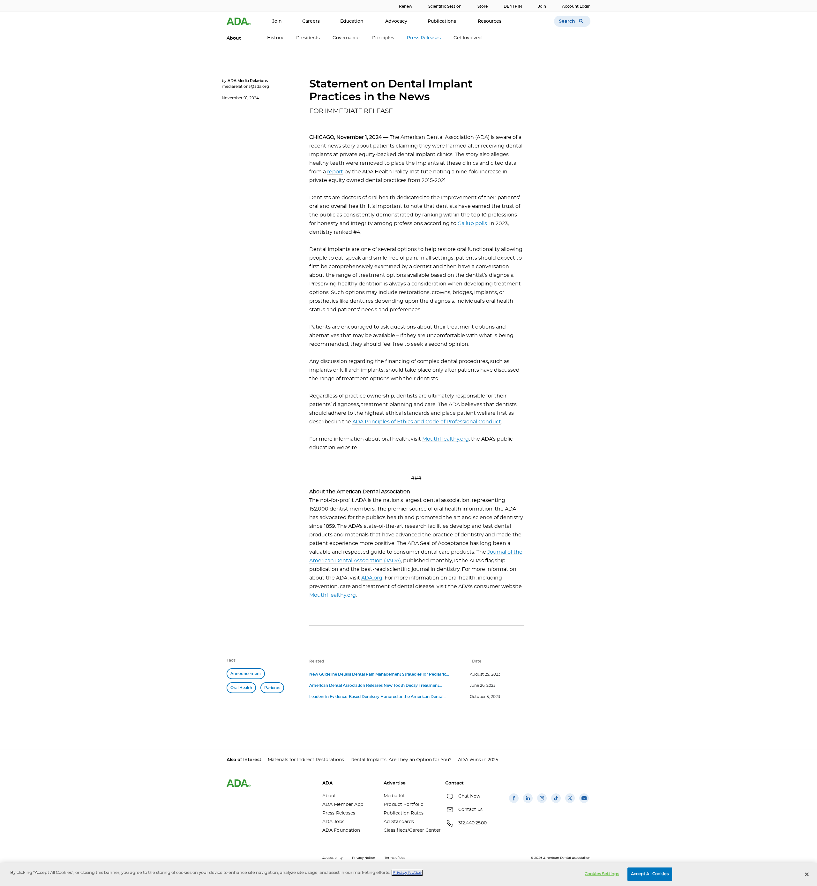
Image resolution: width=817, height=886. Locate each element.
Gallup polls (472, 223)
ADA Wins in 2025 (478, 760)
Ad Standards (399, 822)
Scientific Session (444, 6)
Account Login (576, 6)
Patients (272, 688)
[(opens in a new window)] (513, 803)
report (335, 171)
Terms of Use (395, 857)
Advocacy (396, 21)
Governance (346, 38)
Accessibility (332, 857)
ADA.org (371, 577)
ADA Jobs (333, 822)
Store (482, 6)
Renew (405, 6)
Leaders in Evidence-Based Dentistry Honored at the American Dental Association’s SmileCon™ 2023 (376, 697)
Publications (442, 21)
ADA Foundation (341, 830)
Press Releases (424, 38)
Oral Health (241, 688)
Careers (311, 21)
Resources (490, 21)
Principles (383, 38)
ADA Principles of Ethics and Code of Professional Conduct (426, 421)
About (329, 796)
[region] (408, 874)
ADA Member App (342, 804)
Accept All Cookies (650, 874)
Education (352, 21)
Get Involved (467, 38)
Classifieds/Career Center (409, 830)
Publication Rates (403, 813)
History (275, 38)
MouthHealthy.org (445, 439)
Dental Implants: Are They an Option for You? (401, 760)
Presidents (308, 38)
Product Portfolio (403, 804)
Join (542, 6)
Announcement (245, 674)
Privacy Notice (363, 857)
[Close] (807, 874)
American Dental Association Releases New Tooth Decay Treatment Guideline (374, 686)
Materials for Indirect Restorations (306, 760)
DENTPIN (513, 6)
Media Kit (394, 796)
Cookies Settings (602, 874)
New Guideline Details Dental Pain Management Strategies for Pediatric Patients (377, 675)
